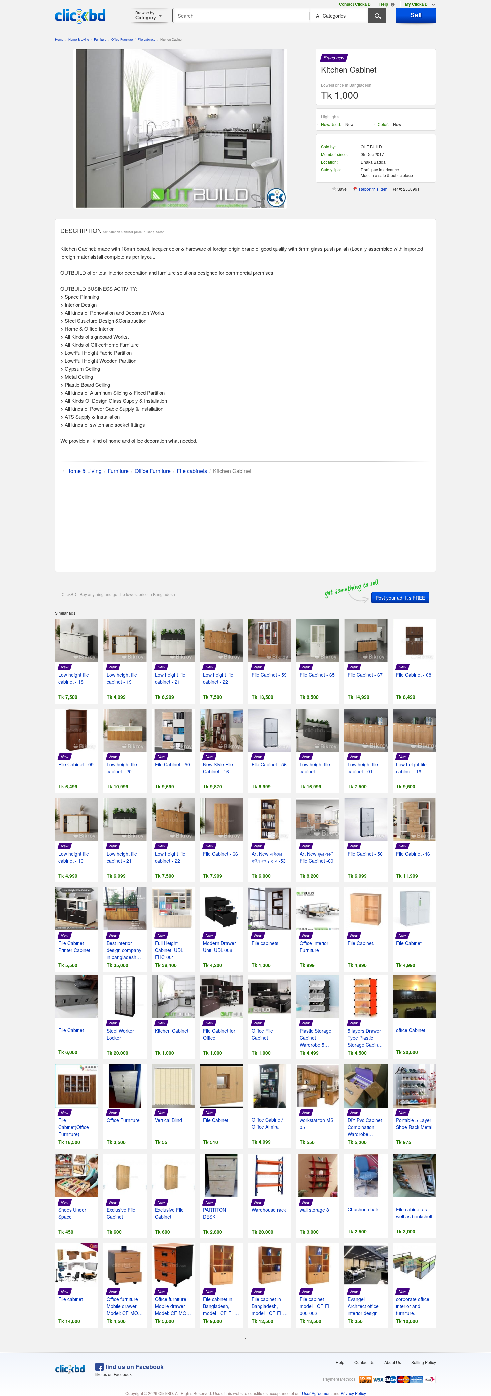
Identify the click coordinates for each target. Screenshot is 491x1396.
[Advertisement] (245, 521)
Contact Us (364, 1362)
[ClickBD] (70, 1370)
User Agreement (317, 1393)
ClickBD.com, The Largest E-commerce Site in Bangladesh (80, 16)
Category (145, 15)
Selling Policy (423, 1362)
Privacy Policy (353, 1393)
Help (340, 1362)
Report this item (373, 189)
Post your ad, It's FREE (400, 597)
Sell (416, 14)
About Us (392, 1362)
